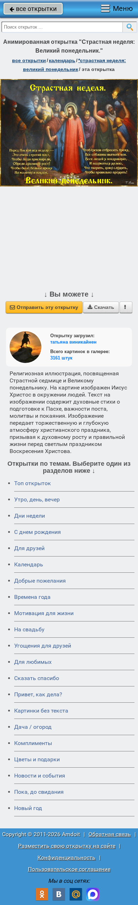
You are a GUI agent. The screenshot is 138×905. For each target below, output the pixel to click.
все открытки (33, 8)
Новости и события (39, 775)
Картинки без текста (41, 710)
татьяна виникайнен (73, 342)
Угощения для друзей (42, 645)
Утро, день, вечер (37, 499)
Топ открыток (32, 483)
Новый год (28, 808)
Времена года (32, 597)
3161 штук (61, 358)
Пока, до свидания (39, 791)
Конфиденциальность (67, 857)
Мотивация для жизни (44, 613)
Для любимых (33, 662)
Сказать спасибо (36, 678)
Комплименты (33, 743)
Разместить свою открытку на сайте (66, 846)
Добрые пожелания (40, 580)
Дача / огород (33, 727)
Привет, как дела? (38, 694)
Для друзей (29, 548)
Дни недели (29, 515)
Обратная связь (109, 834)
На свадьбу (29, 629)
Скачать (101, 307)
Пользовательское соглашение (69, 869)
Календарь (62, 60)
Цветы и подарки (37, 759)
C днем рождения (37, 532)
